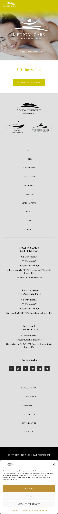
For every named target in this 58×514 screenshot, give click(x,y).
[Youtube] (32, 368)
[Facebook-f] (11, 368)
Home (17, 51)
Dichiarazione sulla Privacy (29, 510)
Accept (29, 488)
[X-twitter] (25, 368)
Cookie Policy (15, 510)
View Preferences (29, 504)
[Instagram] (18, 368)
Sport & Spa (26, 51)
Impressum (43, 510)
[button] (53, 464)
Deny (29, 496)
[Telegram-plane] (47, 368)
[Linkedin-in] (39, 368)
